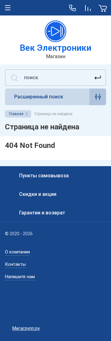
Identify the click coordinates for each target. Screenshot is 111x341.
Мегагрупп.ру (26, 328)
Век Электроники (55, 48)
